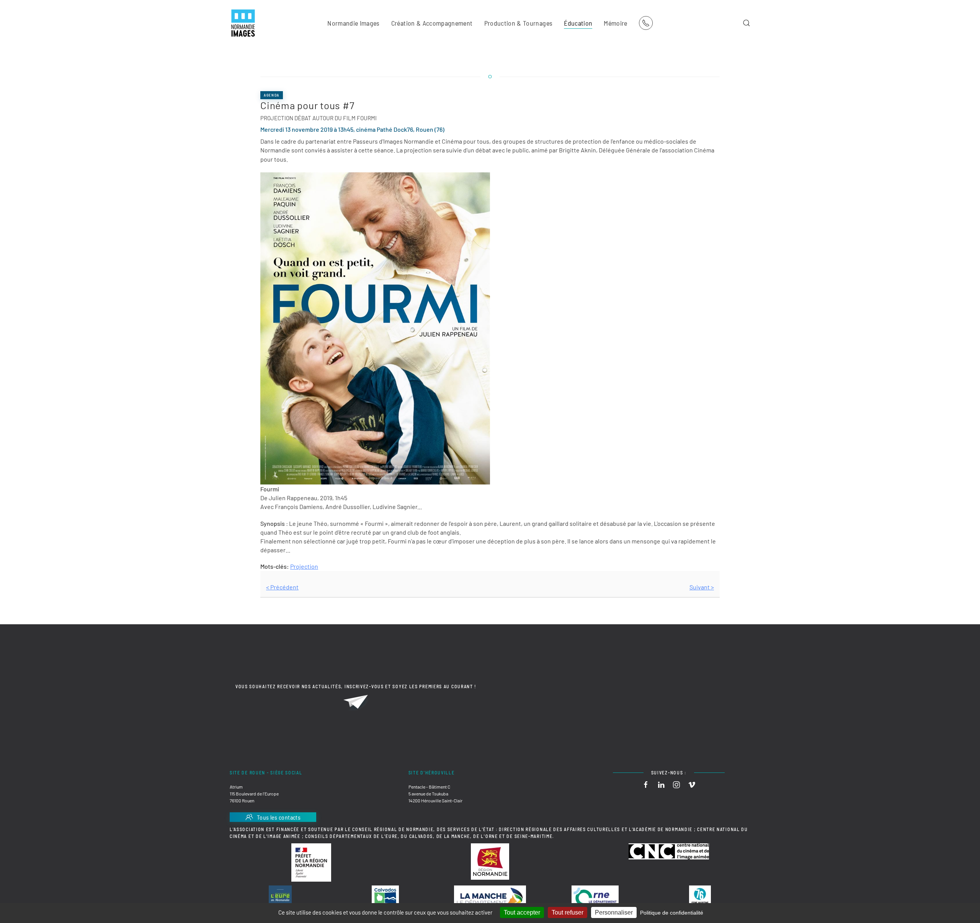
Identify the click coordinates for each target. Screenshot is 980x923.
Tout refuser (567, 912)
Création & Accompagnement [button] (432, 23)
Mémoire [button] (615, 23)
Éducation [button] (578, 23)
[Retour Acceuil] (243, 23)
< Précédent (282, 587)
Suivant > (701, 587)
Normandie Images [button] (353, 23)
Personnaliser (614, 912)
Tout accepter (522, 912)
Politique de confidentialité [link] (671, 913)
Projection (304, 566)
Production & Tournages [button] (518, 23)
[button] (746, 23)
